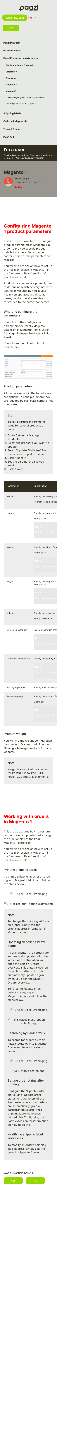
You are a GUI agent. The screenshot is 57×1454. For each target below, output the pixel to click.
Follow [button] (18, 187)
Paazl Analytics (12, 50)
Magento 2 (11, 84)
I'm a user (16, 155)
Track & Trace (11, 129)
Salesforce (11, 71)
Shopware (11, 78)
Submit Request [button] (14, 17)
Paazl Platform (11, 42)
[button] (13, 1180)
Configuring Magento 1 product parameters (25, 97)
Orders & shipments (15, 121)
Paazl (6, 155)
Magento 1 (11, 91)
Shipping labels (12, 113)
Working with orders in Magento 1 (21, 104)
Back (11, 28)
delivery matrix (39, 287)
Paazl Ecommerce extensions (20, 58)
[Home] (28, 7)
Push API (8, 136)
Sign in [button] (32, 17)
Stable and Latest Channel (19, 65)
